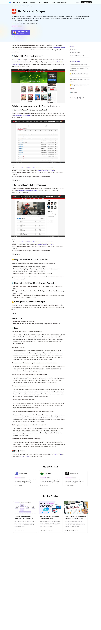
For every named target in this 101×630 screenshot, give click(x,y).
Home (12, 6)
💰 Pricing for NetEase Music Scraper (28, 301)
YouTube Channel (24, 456)
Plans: (13, 313)
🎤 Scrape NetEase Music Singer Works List (28, 185)
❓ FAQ (14, 328)
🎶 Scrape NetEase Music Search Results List (29, 110)
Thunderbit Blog (57, 454)
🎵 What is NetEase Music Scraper (27, 56)
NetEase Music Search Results (45, 170)
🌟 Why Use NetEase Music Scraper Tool (29, 259)
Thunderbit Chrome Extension (30, 168)
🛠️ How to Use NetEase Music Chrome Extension (33, 283)
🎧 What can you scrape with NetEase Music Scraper (35, 106)
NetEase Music (18, 59)
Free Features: (17, 318)
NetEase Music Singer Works (45, 244)
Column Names (15, 180)
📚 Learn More (18, 451)
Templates (18, 6)
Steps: (13, 165)
